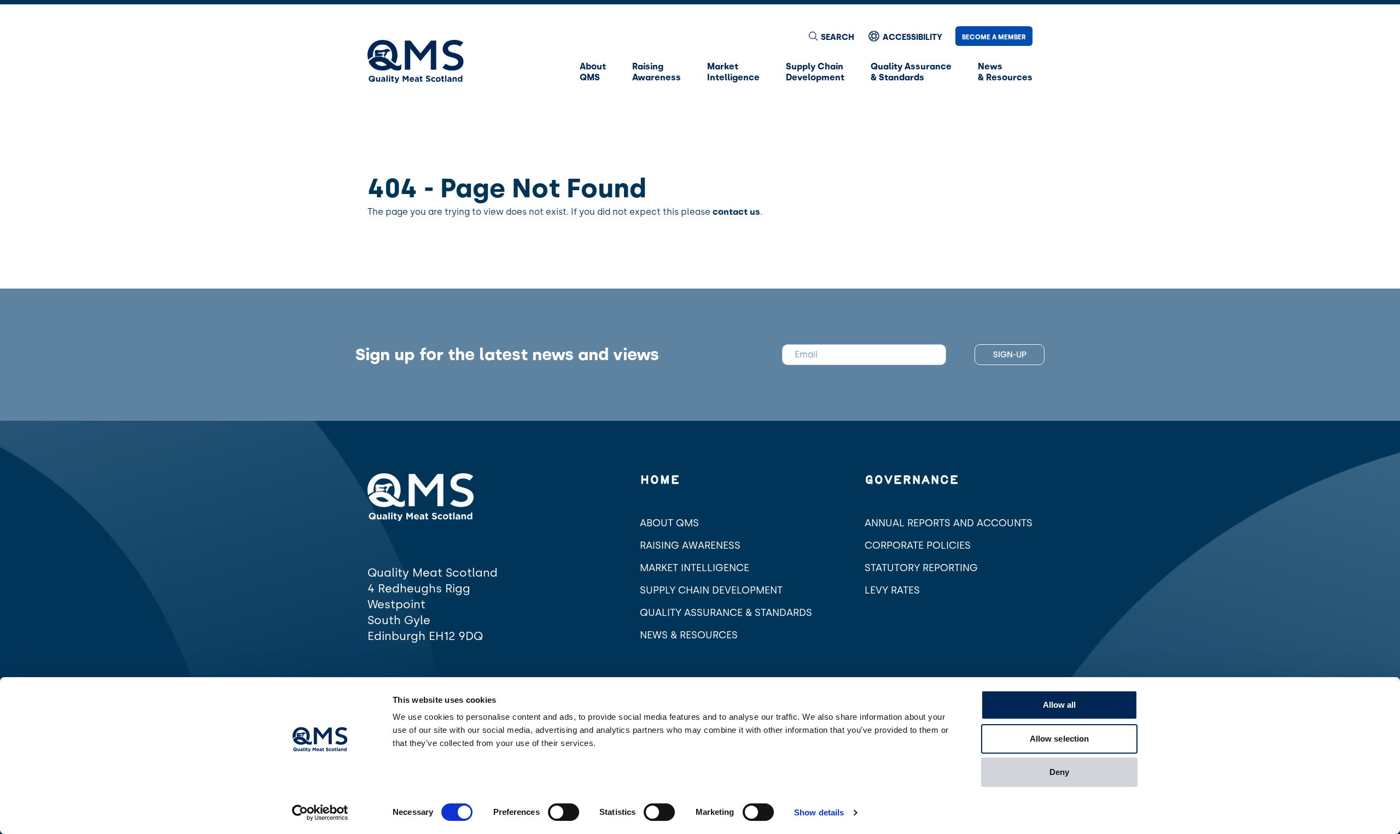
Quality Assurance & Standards (726, 613)
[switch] (563, 812)
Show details (819, 812)
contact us (736, 212)
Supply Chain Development (711, 590)
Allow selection (1059, 738)
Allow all (1059, 704)
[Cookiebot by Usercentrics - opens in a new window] (320, 812)
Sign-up (1009, 355)
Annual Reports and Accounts (948, 523)
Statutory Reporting (921, 568)
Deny (1059, 772)
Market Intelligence (694, 568)
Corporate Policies (918, 545)
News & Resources (689, 635)
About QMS (669, 523)
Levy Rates (892, 590)
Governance (912, 480)
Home (660, 480)
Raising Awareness (690, 545)
